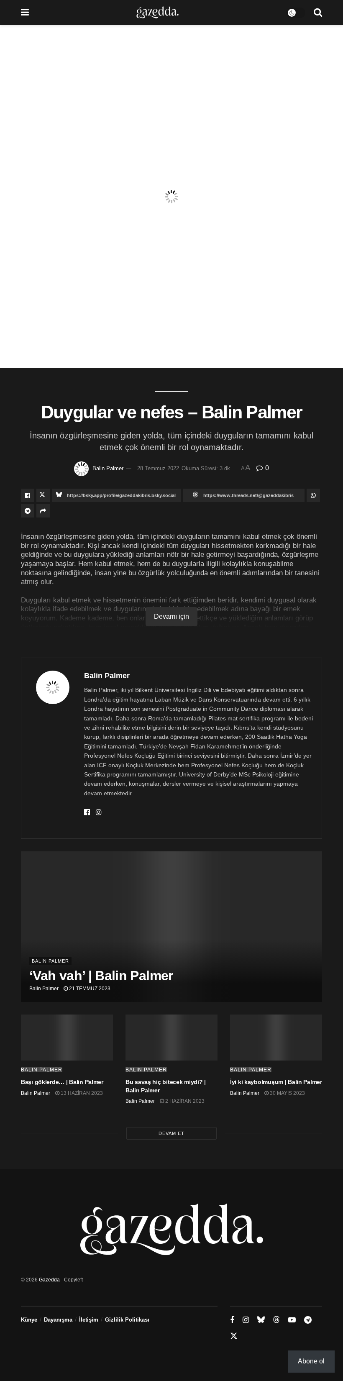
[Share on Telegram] (27, 511)
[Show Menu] (25, 12)
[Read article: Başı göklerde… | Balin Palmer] (67, 1038)
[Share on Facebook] (27, 495)
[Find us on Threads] (276, 1320)
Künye (29, 1320)
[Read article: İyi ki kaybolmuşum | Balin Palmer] (276, 1038)
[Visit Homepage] (157, 12)
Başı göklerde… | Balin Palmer (62, 1082)
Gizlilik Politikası (127, 1320)
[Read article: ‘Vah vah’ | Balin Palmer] (171, 926)
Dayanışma (58, 1320)
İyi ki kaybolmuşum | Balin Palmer (276, 1082)
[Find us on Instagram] (246, 1320)
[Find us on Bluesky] (261, 1320)
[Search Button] (318, 12)
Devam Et (171, 1133)
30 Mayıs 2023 (287, 1093)
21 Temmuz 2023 (89, 989)
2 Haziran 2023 (184, 1101)
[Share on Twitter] (43, 495)
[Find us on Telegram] (308, 1320)
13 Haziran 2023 (81, 1093)
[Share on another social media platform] (43, 511)
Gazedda (49, 1280)
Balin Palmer (107, 468)
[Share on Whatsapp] (313, 495)
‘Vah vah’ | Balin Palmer (101, 975)
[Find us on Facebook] (232, 1320)
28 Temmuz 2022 (158, 468)
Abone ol (311, 1361)
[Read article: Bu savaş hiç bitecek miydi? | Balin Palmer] (171, 1038)
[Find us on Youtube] (292, 1320)
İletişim (88, 1320)
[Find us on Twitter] (234, 1336)
